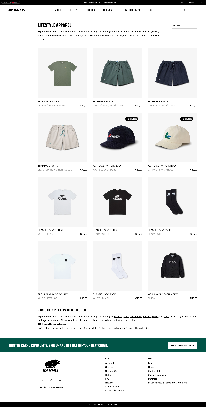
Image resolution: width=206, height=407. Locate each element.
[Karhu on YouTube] (60, 380)
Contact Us (111, 370)
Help (182, 2)
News (151, 367)
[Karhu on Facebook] (43, 380)
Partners (152, 378)
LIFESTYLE (74, 10)
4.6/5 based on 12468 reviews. (55, 387)
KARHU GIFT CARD (132, 10)
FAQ (107, 378)
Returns (109, 382)
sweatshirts (136, 316)
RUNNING (91, 10)
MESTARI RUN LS (110, 10)
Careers (109, 367)
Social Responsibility (159, 374)
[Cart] (192, 10)
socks (155, 316)
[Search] (185, 10)
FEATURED (57, 10)
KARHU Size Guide (114, 390)
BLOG (150, 10)
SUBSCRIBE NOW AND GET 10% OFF (100, 2)
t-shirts (118, 316)
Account (201, 2)
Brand (151, 363)
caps (166, 316)
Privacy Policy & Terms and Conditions (167, 382)
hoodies (147, 316)
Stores (191, 2)
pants (126, 316)
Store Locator (112, 386)
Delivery (109, 374)
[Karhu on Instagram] (51, 380)
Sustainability (155, 370)
